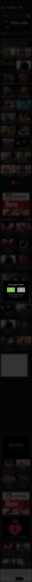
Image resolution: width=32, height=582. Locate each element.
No (21, 290)
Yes (10, 290)
